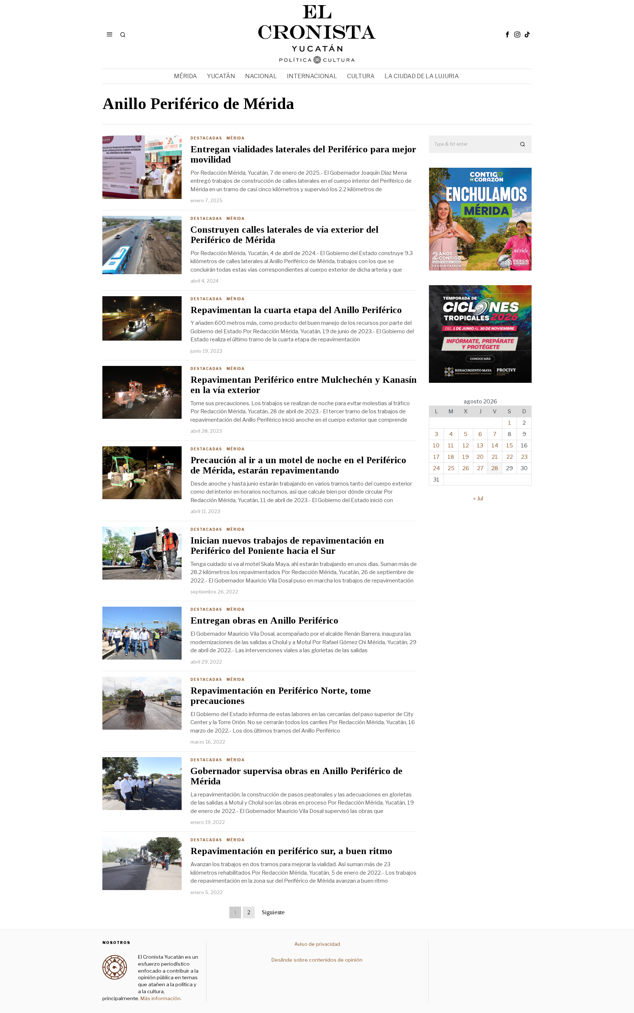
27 (480, 468)
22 (509, 457)
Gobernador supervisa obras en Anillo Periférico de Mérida (296, 776)
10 (436, 445)
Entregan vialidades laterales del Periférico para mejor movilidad (303, 154)
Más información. (160, 998)
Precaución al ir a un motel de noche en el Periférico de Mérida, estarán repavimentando (298, 465)
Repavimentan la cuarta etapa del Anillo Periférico (296, 310)
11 (451, 445)
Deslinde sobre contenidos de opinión (317, 960)
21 (495, 457)
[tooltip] (507, 34)
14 (495, 445)
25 (451, 468)
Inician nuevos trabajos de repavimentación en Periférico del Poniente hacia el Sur (287, 545)
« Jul (478, 498)
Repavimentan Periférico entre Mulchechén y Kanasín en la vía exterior (303, 385)
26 (465, 468)
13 (480, 445)
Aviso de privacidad (317, 944)
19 (465, 457)
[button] (523, 144)
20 (480, 457)
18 (451, 457)
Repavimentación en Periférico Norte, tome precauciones (280, 696)
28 (494, 468)
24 (436, 468)
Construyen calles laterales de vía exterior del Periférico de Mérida (284, 235)
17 (436, 457)
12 (466, 445)
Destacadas (206, 138)
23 (524, 457)
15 (509, 445)
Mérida (235, 138)
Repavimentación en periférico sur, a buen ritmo (291, 851)
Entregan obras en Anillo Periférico (264, 621)
